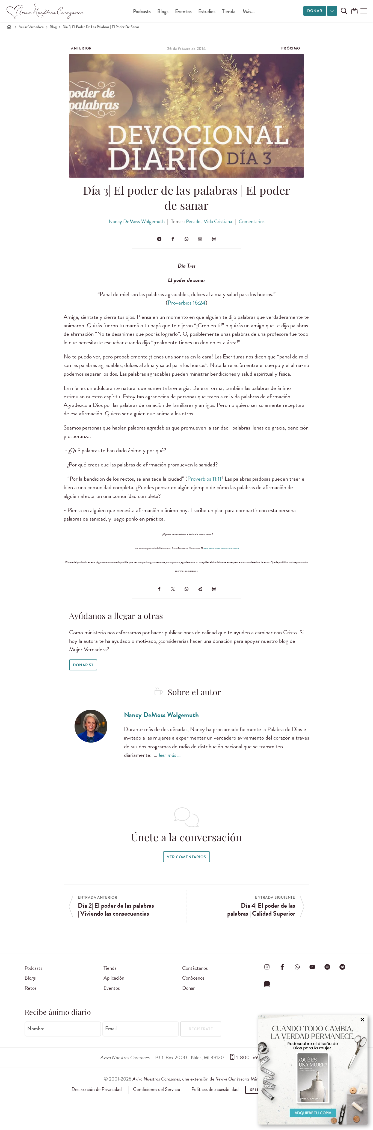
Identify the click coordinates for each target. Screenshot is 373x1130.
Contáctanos (195, 968)
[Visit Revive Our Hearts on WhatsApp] (297, 967)
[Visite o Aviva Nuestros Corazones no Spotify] (327, 967)
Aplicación (113, 978)
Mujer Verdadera (31, 27)
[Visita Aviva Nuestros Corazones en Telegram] (342, 967)
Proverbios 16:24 (186, 302)
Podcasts (142, 11)
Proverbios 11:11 (204, 478)
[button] (363, 11)
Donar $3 (83, 665)
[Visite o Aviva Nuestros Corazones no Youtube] (312, 967)
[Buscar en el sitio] (344, 10)
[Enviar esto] (200, 239)
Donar (314, 11)
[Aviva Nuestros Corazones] (45, 11)
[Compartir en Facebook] (173, 239)
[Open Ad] (313, 1070)
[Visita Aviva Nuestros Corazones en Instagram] (267, 967)
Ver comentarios (186, 857)
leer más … (170, 755)
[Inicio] (9, 27)
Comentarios (252, 221)
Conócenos (193, 978)
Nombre (36, 1028)
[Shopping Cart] (354, 11)
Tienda (228, 11)
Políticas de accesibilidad (215, 1089)
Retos (31, 988)
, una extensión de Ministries (201, 1078)
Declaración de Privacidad (97, 1089)
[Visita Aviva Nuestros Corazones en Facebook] (282, 967)
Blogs (162, 11)
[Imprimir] (214, 239)
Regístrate (201, 1029)
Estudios (206, 11)
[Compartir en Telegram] (159, 239)
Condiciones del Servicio (156, 1089)
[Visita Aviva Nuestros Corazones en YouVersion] (267, 984)
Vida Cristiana (218, 221)
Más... (248, 11)
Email (111, 1028)
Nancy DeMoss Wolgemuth (137, 221)
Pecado (193, 221)
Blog (53, 27)
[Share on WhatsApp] (186, 239)
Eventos (183, 11)
